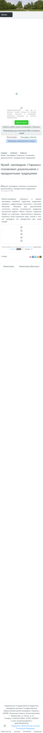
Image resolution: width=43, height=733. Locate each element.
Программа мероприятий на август (21, 141)
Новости (23, 153)
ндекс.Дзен (37, 247)
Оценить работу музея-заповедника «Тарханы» (21, 127)
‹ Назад (4, 256)
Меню (4, 15)
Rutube (18, 249)
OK (23, 249)
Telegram (29, 247)
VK (32, 249)
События (13, 153)
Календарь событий (28, 137)
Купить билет (21, 122)
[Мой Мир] (40, 256)
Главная (4, 153)
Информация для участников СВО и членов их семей (21, 132)
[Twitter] (35, 256)
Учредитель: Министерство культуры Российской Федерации (25, 727)
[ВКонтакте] (33, 256)
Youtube (27, 249)
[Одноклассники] (38, 256)
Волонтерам (12, 137)
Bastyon (13, 249)
